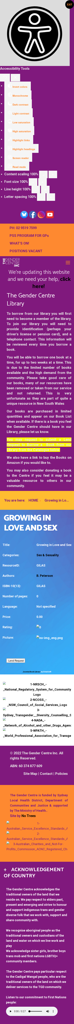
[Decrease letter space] (41, 197)
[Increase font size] (42, 182)
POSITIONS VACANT (26, 251)
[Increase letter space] (50, 197)
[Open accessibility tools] (35, 33)
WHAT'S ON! (19, 243)
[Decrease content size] (43, 174)
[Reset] (5, 78)
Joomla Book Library (31, 672)
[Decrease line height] (35, 189)
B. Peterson (44, 575)
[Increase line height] (45, 189)
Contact (46, 774)
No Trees (29, 816)
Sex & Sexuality (47, 555)
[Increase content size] (53, 174)
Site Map (30, 774)
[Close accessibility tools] (15, 77)
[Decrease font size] (33, 182)
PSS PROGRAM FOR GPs (29, 236)
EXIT (69, 4)
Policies (61, 774)
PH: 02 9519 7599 (23, 228)
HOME (33, 500)
